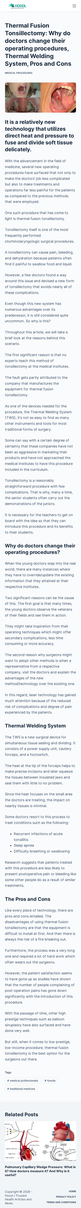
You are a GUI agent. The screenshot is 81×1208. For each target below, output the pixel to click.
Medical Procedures (18, 72)
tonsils (50, 1080)
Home (72, 1191)
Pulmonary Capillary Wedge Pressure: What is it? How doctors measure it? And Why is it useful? (40, 1171)
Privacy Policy (66, 1196)
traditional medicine (21, 1088)
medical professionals (22, 1080)
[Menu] (74, 6)
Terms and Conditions (61, 1202)
